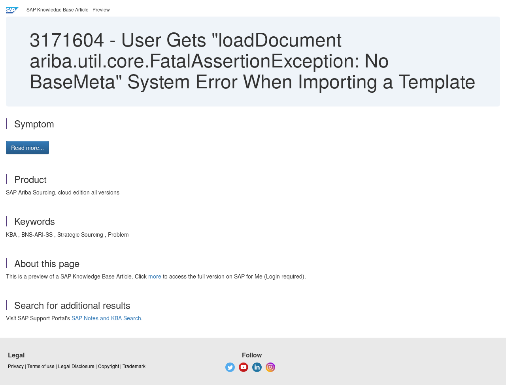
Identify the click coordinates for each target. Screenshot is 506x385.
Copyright (108, 366)
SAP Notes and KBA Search (106, 318)
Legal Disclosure (76, 366)
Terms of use (41, 366)
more (154, 276)
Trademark (134, 366)
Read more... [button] (27, 147)
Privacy (16, 366)
